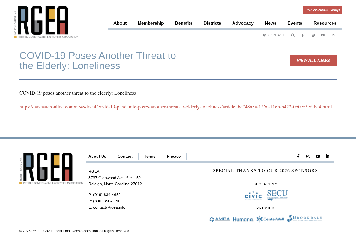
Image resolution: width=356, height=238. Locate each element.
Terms (149, 156)
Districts (212, 23)
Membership (151, 23)
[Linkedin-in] (333, 35)
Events (295, 23)
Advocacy (243, 23)
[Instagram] (313, 35)
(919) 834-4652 (107, 194)
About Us (97, 156)
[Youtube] (323, 35)
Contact (125, 156)
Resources (325, 23)
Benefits (183, 23)
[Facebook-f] (303, 35)
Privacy (174, 156)
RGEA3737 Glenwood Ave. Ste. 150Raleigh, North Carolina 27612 (115, 177)
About (120, 23)
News (270, 23)
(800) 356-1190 (106, 201)
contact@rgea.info (109, 207)
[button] (293, 35)
